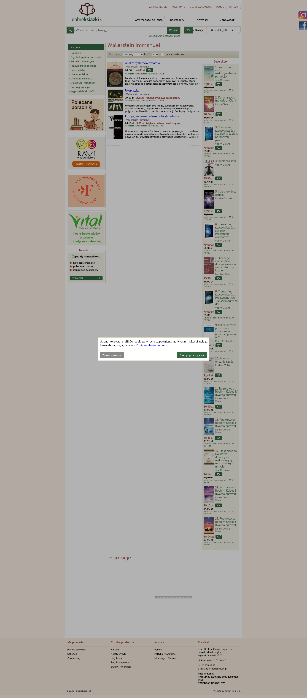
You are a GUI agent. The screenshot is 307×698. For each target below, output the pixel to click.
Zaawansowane (112, 355)
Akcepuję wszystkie (192, 355)
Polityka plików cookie (150, 345)
